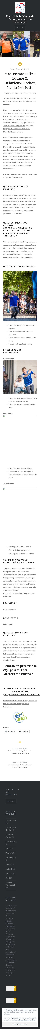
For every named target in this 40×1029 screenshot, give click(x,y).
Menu (21, 27)
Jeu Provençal (11, 857)
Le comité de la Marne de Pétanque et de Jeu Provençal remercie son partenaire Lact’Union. (20, 703)
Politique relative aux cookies (26, 1020)
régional (9, 873)
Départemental (11, 841)
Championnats (11, 820)
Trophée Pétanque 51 (20, 69)
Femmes (9, 853)
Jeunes (8, 865)
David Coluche (17, 93)
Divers (8, 848)
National (9, 869)
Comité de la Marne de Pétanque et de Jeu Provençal (20, 19)
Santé (8, 878)
